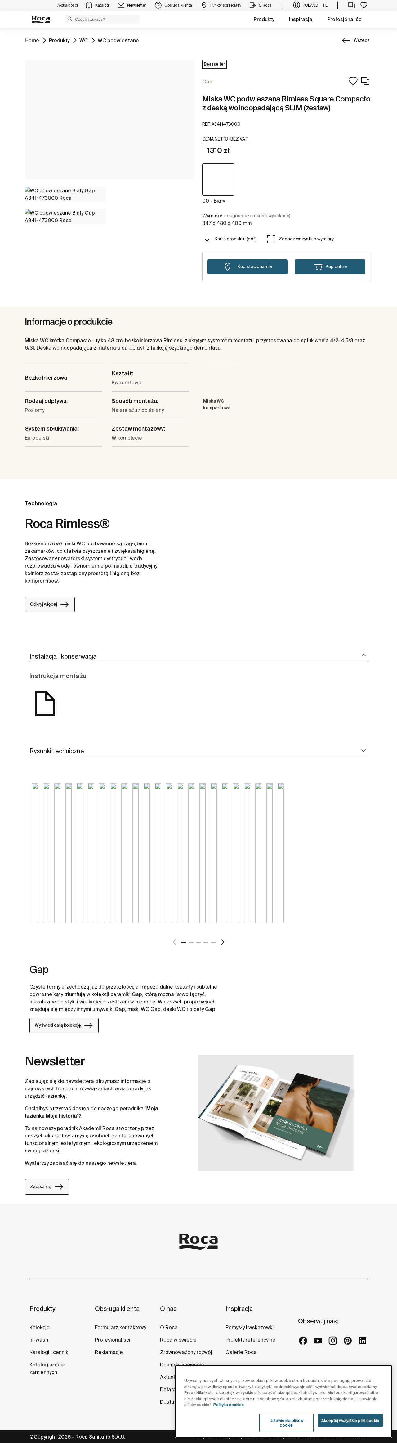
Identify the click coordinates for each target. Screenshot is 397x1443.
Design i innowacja (182, 1364)
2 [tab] (191, 942)
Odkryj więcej (43, 604)
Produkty (264, 19)
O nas (168, 1308)
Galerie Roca (241, 1352)
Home (32, 40)
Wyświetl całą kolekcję (58, 1025)
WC (83, 40)
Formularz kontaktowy (120, 1327)
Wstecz (362, 40)
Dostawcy (171, 1402)
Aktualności (174, 1377)
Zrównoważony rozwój (186, 1352)
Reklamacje (109, 1352)
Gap (39, 969)
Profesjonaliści (345, 19)
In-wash (38, 1339)
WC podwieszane (118, 40)
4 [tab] (205, 942)
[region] (283, 1401)
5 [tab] (213, 942)
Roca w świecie (178, 1339)
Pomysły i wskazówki (249, 1327)
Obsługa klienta (117, 1308)
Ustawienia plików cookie (286, 1423)
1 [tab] (183, 942)
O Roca (169, 1327)
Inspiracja (300, 19)
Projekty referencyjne (250, 1339)
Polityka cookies (228, 1404)
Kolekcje (39, 1327)
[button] (70, 19)
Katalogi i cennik (48, 1352)
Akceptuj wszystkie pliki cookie (350, 1420)
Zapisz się (40, 1186)
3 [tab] (198, 942)
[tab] (198, 656)
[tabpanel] (35, 857)
